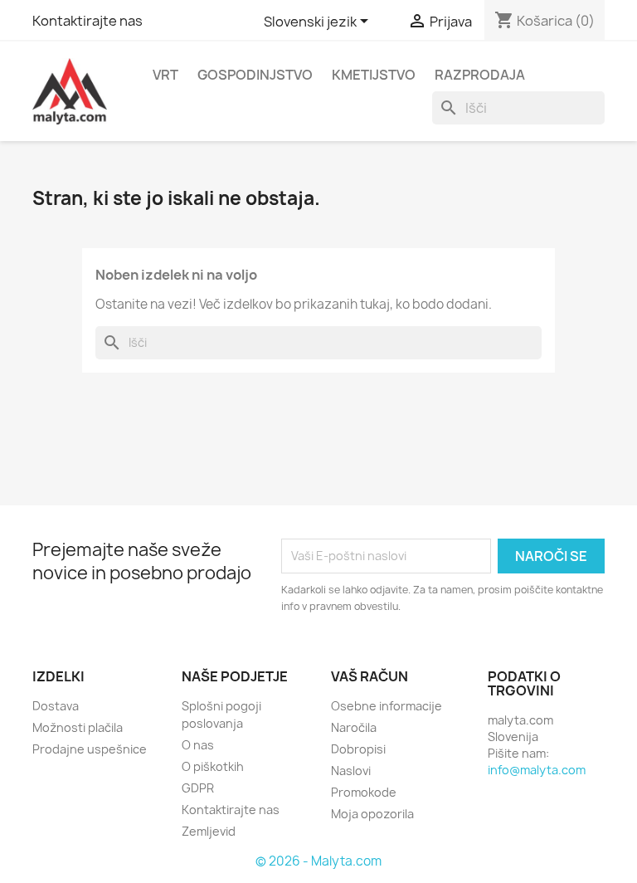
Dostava (55, 706)
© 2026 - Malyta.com (318, 861)
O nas (198, 745)
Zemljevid (209, 831)
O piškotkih (213, 766)
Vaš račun (369, 676)
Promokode (363, 792)
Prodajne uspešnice (89, 749)
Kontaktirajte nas (87, 21)
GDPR (198, 788)
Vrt (165, 75)
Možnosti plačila (77, 727)
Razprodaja (480, 75)
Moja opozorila (372, 814)
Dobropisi (358, 749)
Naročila (354, 727)
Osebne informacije (386, 706)
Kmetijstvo (374, 75)
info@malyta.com (537, 770)
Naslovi (351, 770)
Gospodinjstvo (255, 75)
